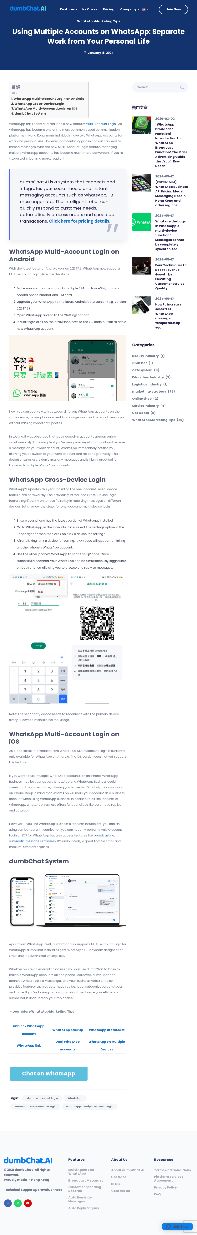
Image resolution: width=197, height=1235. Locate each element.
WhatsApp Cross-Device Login (39, 104)
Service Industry (149, 406)
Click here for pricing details (79, 221)
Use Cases (144, 413)
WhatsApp (75, 1098)
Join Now (173, 9)
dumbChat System (30, 113)
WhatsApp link (29, 1045)
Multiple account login (42, 1098)
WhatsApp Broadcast (107, 1030)
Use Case (118, 1177)
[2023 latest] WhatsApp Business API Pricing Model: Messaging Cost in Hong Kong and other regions (171, 193)
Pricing (108, 9)
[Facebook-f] (8, 1203)
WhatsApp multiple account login (89, 1106)
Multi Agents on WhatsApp (81, 1172)
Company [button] (128, 9)
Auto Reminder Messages (80, 1199)
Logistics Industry (150, 384)
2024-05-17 (164, 176)
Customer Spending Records (84, 1189)
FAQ (157, 1194)
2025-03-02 (165, 119)
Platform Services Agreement (168, 1179)
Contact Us (120, 1191)
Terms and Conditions (172, 1170)
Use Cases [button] (88, 9)
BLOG (115, 1184)
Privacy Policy (165, 1187)
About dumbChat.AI (127, 1170)
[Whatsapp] (18, 1203)
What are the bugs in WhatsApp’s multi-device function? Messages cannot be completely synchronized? (170, 235)
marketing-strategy (153, 391)
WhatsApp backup (67, 1030)
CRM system (145, 370)
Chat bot (142, 363)
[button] (143, 9)
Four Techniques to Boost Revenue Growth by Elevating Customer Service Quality (171, 276)
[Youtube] (28, 1203)
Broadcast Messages (85, 1181)
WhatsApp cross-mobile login (35, 1106)
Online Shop (145, 399)
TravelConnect (49, 1190)
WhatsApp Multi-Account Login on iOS (45, 108)
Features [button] (67, 9)
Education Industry (151, 377)
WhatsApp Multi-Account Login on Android (49, 99)
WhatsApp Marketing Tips (98, 21)
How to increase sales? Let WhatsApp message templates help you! (168, 316)
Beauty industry (148, 356)
